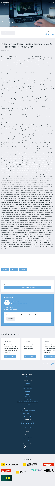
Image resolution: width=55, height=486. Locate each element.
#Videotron (14, 269)
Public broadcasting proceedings (27, 410)
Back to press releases (9, 32)
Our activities (27, 386)
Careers (27, 393)
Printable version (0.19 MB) (28, 287)
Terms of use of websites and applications (27, 401)
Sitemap (27, 440)
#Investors (23, 269)
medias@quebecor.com (11, 309)
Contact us (10, 318)
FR (48, 2)
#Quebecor (5, 269)
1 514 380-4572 (10, 307)
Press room (27, 396)
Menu (50, 2)
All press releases (46, 363)
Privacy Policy (27, 399)
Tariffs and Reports (27, 413)
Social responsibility (27, 388)
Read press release (9, 356)
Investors (27, 391)
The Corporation (27, 383)
